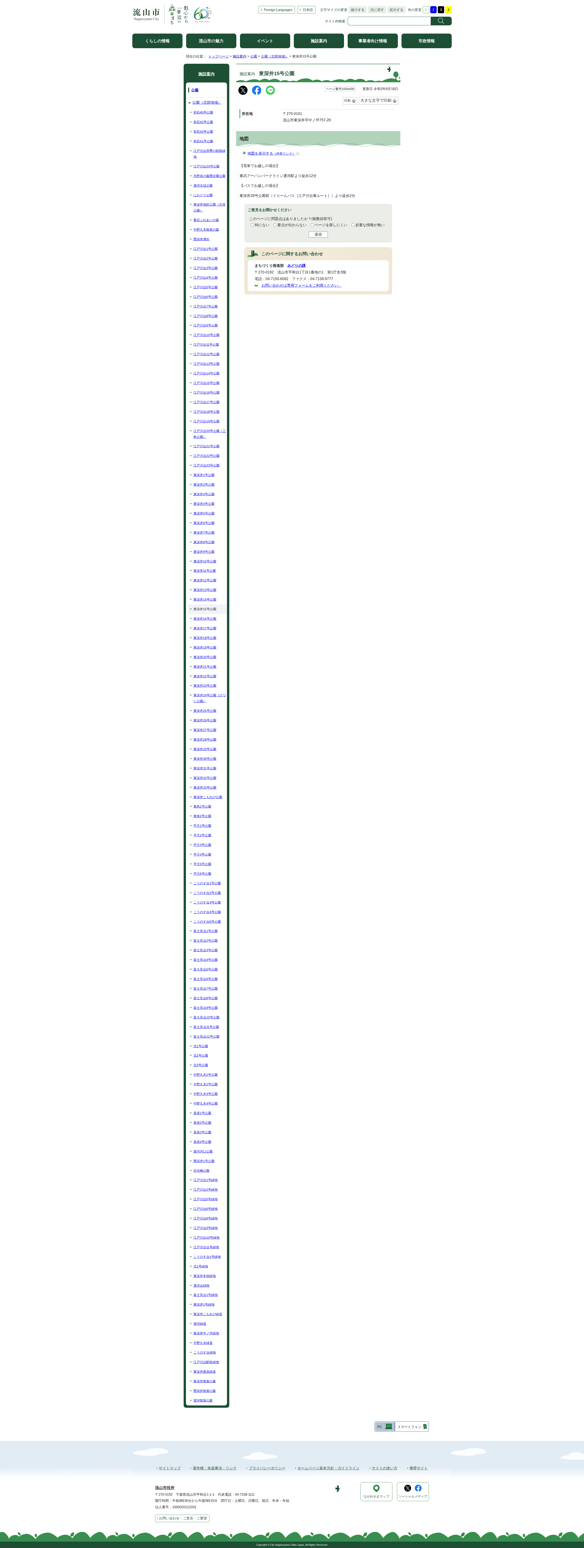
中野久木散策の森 (206, 229)
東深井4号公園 (203, 504)
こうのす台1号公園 (207, 883)
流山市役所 (165, 1488)
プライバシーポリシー (267, 1468)
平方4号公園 (202, 854)
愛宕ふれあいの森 (206, 220)
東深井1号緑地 (203, 1304)
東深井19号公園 (204, 647)
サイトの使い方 (384, 1468)
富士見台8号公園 (205, 998)
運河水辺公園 (203, 185)
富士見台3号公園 (205, 950)
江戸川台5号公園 (205, 287)
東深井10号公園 (204, 561)
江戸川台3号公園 (205, 268)
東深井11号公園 (204, 571)
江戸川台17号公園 (206, 402)
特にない (262, 225)
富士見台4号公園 (205, 960)
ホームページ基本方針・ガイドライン (328, 1468)
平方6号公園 (202, 873)
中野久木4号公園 (205, 1103)
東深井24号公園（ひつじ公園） (209, 698)
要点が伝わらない (292, 225)
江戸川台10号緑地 (206, 1237)
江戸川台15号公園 (206, 383)
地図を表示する (271, 153)
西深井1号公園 (203, 1161)
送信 (318, 234)
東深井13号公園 (204, 590)
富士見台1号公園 (205, 931)
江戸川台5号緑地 (205, 1199)
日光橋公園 (201, 1170)
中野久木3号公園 (205, 1094)
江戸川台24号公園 (206, 166)
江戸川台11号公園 (206, 344)
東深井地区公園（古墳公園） (209, 207)
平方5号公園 (202, 864)
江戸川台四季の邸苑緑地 (209, 154)
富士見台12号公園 (206, 1036)
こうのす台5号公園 (207, 921)
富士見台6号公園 (205, 979)
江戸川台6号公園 (205, 297)
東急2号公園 (202, 816)
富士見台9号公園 (205, 1008)
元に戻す (376, 10)
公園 (253, 56)
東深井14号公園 (204, 599)
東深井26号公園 (204, 720)
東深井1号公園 (203, 475)
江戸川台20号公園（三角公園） (209, 434)
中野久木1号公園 (205, 1074)
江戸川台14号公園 (206, 373)
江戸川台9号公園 (205, 325)
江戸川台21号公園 (206, 446)
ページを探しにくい (331, 225)
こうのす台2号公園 (207, 893)
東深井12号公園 (204, 580)
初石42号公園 (203, 122)
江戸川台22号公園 (206, 456)
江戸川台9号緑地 (205, 1228)
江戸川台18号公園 (206, 412)
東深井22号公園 (204, 676)
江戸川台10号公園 (206, 335)
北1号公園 (200, 1046)
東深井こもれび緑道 (207, 1314)
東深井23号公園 (204, 685)
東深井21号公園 (204, 666)
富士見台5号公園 (205, 969)
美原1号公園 (202, 1113)
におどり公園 (203, 195)
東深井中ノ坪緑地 (206, 1333)
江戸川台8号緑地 (205, 1218)
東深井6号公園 (203, 523)
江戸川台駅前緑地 (206, 1362)
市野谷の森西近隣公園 (209, 176)
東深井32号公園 (204, 778)
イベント (265, 41)
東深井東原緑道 (204, 1371)
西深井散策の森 (204, 1391)
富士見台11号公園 (206, 1027)
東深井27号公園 (204, 730)
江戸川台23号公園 (206, 465)
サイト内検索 (335, 21)
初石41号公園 (203, 141)
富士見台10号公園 (206, 1017)
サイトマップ (170, 1468)
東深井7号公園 (203, 532)
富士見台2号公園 (205, 940)
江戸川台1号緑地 (205, 1180)
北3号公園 (200, 1065)
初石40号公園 (203, 112)
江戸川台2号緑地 (205, 1189)
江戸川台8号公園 (205, 316)
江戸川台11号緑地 (206, 1247)
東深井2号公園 (203, 484)
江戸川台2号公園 (205, 258)
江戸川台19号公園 (206, 421)
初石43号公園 (203, 131)
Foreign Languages (278, 10)
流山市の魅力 (211, 41)
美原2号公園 (202, 1122)
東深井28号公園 (204, 739)
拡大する (395, 10)
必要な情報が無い (370, 225)
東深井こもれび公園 (207, 797)
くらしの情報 (157, 41)
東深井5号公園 (203, 513)
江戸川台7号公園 (205, 306)
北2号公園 (200, 1055)
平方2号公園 (202, 835)
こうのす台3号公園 (207, 902)
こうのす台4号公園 (207, 912)
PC (379, 1427)
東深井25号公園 (204, 711)
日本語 (308, 10)
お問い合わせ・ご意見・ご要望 (183, 1518)
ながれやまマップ (376, 1496)
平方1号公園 (202, 825)
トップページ (218, 56)
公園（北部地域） (274, 56)
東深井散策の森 (204, 1381)
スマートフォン (409, 1427)
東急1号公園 (202, 806)
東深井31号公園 (204, 768)
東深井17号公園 (204, 628)
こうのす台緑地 (204, 1352)
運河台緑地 (201, 1285)
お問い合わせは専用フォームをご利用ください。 (301, 285)
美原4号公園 (202, 1142)
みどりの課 (296, 266)
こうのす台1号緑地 (207, 1257)
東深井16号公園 (204, 618)
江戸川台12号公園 (206, 354)
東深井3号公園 (203, 494)
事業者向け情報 (372, 41)
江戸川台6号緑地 (205, 1209)
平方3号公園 (202, 845)
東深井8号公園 (203, 542)
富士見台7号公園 (205, 988)
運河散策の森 (203, 1400)
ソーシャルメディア (413, 1496)
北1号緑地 (200, 1266)
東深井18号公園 (204, 638)
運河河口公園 (203, 1151)
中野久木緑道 (203, 1343)
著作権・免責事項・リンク (215, 1468)
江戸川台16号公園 (206, 392)
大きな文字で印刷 (375, 100)
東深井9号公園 (203, 552)
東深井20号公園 (204, 657)
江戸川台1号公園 (205, 249)
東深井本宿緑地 (204, 1276)
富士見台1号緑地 (205, 1295)
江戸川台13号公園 (206, 364)
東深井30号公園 (204, 759)
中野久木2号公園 (205, 1084)
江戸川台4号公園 (205, 277)
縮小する (357, 10)
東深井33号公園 (204, 787)
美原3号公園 (202, 1132)
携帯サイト (418, 1468)
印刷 (347, 100)
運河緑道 (199, 1323)
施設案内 (319, 41)
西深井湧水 (201, 239)
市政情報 (426, 41)
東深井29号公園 (204, 749)
